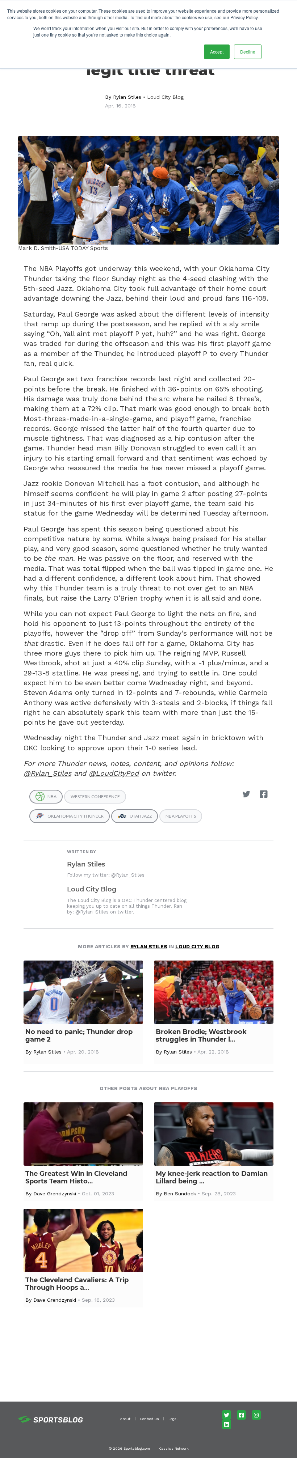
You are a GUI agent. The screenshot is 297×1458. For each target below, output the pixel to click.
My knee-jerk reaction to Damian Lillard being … (212, 1177)
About (125, 1419)
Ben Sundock (180, 1193)
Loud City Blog (165, 97)
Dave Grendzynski (54, 1193)
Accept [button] (216, 51)
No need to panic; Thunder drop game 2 (79, 1035)
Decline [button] (247, 51)
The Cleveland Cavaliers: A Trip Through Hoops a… (77, 1284)
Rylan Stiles (127, 97)
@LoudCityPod (114, 773)
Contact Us (149, 1419)
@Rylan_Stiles (47, 773)
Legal (172, 1419)
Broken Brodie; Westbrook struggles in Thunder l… (201, 1035)
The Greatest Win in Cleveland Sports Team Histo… (76, 1177)
